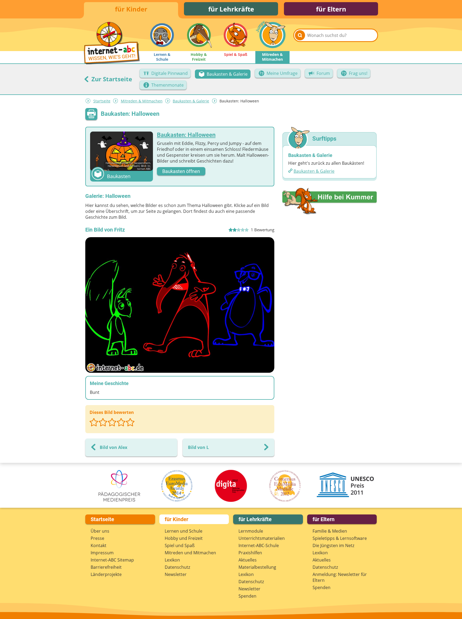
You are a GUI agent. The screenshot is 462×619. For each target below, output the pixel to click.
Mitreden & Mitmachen (142, 100)
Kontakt (98, 545)
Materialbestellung (257, 567)
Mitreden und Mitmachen (190, 553)
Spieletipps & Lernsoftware (340, 538)
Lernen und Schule (183, 531)
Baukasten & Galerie (191, 100)
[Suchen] (300, 35)
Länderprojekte (106, 574)
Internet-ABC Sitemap (112, 560)
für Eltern (331, 9)
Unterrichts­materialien (261, 538)
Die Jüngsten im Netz (333, 545)
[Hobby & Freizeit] (199, 35)
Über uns (100, 531)
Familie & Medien (330, 531)
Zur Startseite (111, 79)
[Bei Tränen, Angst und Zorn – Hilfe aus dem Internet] (329, 201)
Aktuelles (247, 560)
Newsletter (176, 574)
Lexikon (172, 560)
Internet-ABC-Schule (258, 545)
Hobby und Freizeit (184, 538)
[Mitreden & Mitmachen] (272, 35)
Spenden (247, 596)
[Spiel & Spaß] (235, 35)
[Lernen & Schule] (162, 35)
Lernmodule (250, 531)
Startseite (101, 100)
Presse (97, 538)
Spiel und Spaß (180, 545)
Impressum (102, 553)
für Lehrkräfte (231, 9)
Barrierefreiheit (106, 567)
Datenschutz (177, 567)
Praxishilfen (250, 553)
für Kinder (131, 9)
